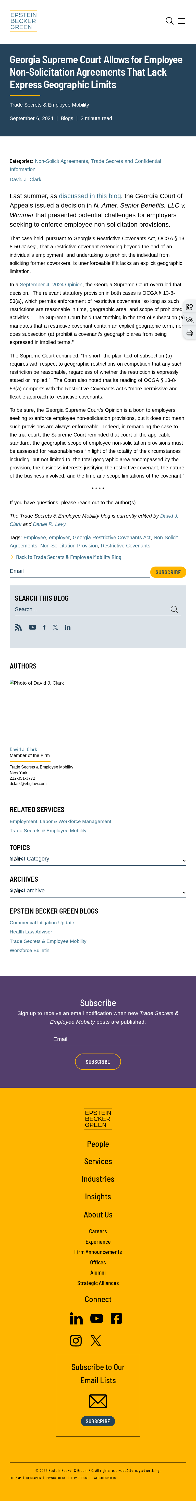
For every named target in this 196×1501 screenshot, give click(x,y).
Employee (34, 537)
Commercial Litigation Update (42, 922)
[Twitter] (55, 628)
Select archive (27, 891)
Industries (98, 1178)
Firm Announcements (98, 1251)
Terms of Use (79, 1478)
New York (18, 773)
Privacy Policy (55, 1478)
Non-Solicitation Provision (69, 545)
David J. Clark (25, 179)
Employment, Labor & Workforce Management (60, 821)
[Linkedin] (67, 628)
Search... (26, 609)
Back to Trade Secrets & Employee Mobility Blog (68, 557)
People (98, 1143)
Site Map (15, 1478)
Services (98, 1161)
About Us (98, 1214)
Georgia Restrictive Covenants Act (112, 537)
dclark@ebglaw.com (28, 783)
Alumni (98, 1272)
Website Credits (105, 1478)
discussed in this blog (90, 195)
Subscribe (168, 572)
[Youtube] (32, 628)
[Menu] (181, 23)
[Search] (170, 21)
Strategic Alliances (98, 1282)
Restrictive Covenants (125, 545)
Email (17, 571)
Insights (98, 1196)
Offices (98, 1262)
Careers (98, 1231)
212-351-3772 (22, 778)
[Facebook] (44, 628)
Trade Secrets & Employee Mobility (49, 105)
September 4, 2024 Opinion (51, 284)
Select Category (29, 859)
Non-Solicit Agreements (61, 161)
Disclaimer (33, 1478)
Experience (98, 1241)
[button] (189, 306)
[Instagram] (76, 1345)
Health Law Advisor (31, 931)
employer (59, 537)
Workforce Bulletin (30, 950)
